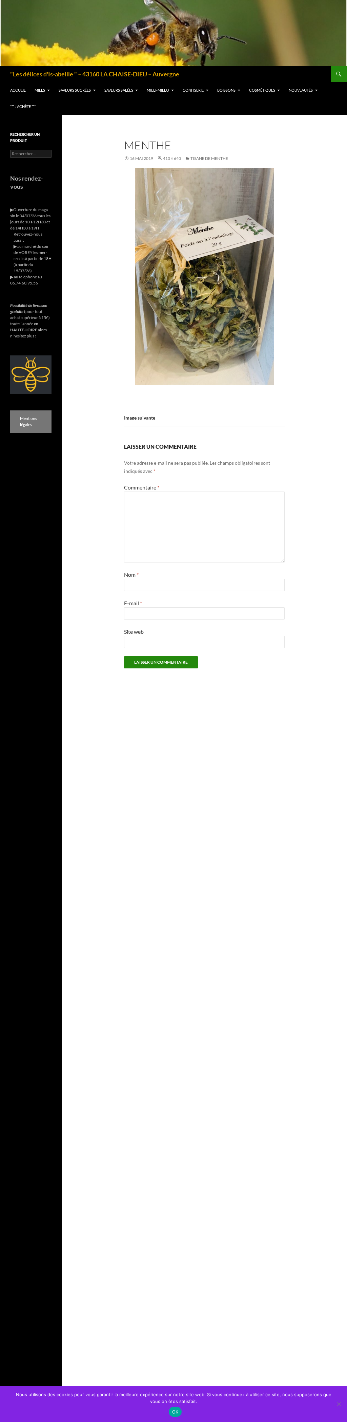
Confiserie (193, 90)
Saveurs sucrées (75, 90)
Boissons (226, 90)
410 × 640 (172, 158)
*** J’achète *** (23, 106)
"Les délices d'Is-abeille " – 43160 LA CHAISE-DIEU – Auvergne (94, 74)
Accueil (18, 90)
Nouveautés (301, 90)
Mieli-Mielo (158, 90)
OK (175, 1412)
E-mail (133, 603)
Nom (131, 574)
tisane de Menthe (209, 158)
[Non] (338, 1404)
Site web (134, 631)
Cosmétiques (262, 90)
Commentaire (141, 487)
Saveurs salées (118, 90)
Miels (40, 90)
